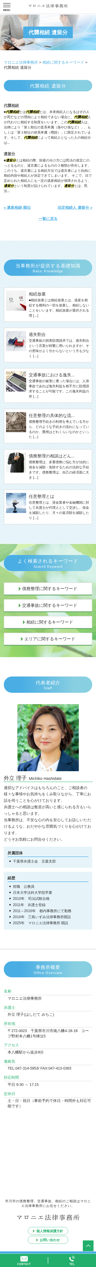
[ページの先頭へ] (88, 1245)
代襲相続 (11, 105)
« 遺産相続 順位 (17, 207)
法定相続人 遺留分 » (75, 207)
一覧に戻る (48, 219)
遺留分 (9, 154)
